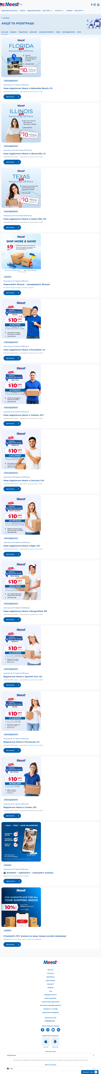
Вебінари (33, 32)
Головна (6, 18)
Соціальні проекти (46, 32)
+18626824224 (46, 1021)
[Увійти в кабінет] (98, 5)
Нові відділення (68, 32)
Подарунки (23, 32)
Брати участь (10, 881)
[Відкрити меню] (94, 5)
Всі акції (4, 32)
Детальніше (10, 96)
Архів (79, 32)
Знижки (13, 32)
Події (58, 32)
